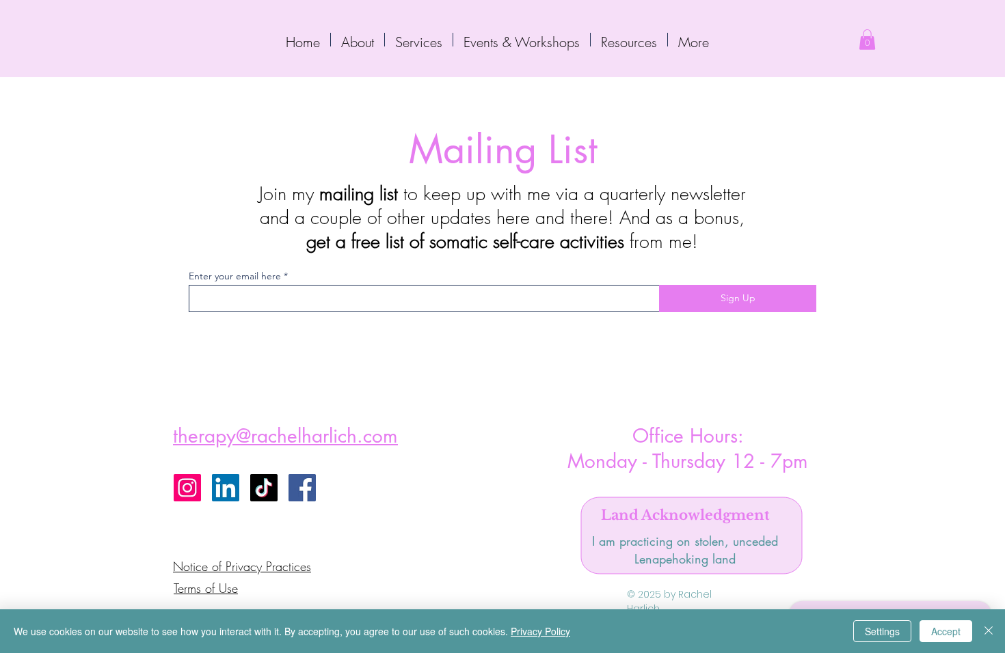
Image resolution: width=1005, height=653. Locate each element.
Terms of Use (206, 588)
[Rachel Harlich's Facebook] (302, 487)
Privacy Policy (540, 631)
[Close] (988, 631)
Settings (882, 631)
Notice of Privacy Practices (242, 566)
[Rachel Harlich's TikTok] (264, 487)
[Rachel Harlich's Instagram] (187, 487)
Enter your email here (235, 276)
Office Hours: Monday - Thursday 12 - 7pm (687, 448)
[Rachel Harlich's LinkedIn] (225, 487)
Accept (946, 631)
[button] (419, 39)
